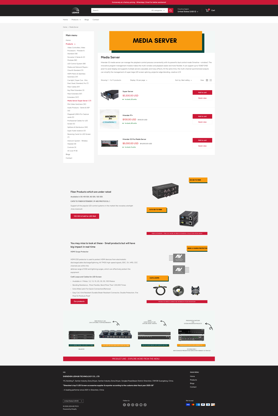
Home (65, 20)
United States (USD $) (71, 401)
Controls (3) (71, 147)
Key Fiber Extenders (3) (75, 90)
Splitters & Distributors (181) (77, 127)
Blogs (87, 20)
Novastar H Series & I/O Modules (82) (76, 58)
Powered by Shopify (70, 409)
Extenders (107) (73, 97)
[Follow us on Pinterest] (136, 404)
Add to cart (202, 92)
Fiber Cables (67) (73, 87)
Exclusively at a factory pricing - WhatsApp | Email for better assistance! (139, 2)
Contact (96, 20)
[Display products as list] (207, 80)
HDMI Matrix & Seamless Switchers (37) (76, 75)
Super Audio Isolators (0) (76, 131)
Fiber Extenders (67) (74, 94)
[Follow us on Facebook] (124, 404)
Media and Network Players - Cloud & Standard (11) (78, 68)
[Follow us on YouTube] (140, 404)
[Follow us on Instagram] (132, 404)
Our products (79, 301)
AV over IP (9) (72, 151)
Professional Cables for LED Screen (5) (77, 122)
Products (75, 20)
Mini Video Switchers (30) (76, 104)
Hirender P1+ (128, 115)
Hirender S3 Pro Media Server (134, 139)
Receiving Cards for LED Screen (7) (79, 135)
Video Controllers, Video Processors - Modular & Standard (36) (76, 51)
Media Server (73, 27)
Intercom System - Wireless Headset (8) (77, 142)
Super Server (128, 91)
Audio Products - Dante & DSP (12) (78, 109)
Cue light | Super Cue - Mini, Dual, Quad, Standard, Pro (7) (78, 81)
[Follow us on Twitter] (128, 404)
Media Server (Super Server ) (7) (79, 101)
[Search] (170, 10)
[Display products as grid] (211, 80)
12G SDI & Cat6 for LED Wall (85, 216)
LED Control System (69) (76, 64)
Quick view (202, 98)
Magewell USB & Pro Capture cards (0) (78, 115)
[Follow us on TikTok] (145, 404)
